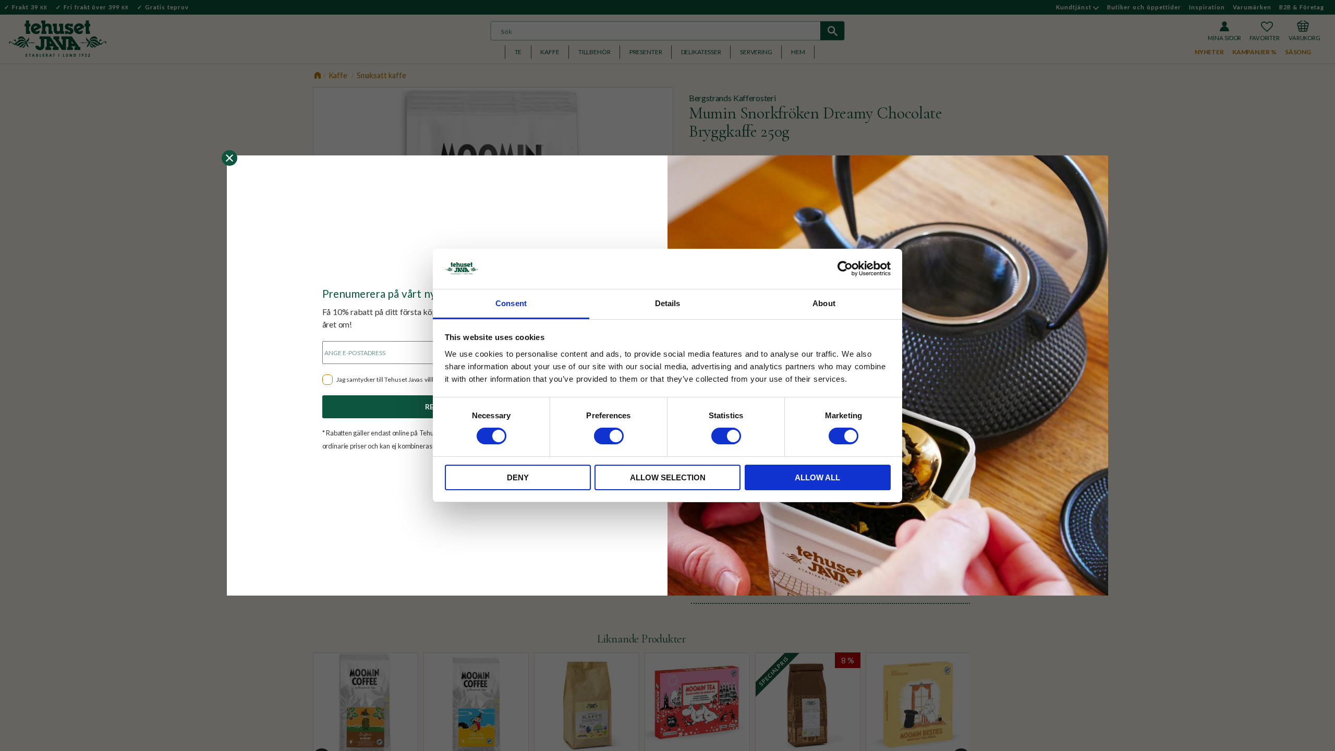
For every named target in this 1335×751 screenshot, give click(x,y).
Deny (518, 477)
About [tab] (823, 303)
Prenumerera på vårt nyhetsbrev (400, 293)
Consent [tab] (511, 303)
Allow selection (668, 477)
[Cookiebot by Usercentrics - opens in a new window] (845, 268)
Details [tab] (668, 303)
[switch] (609, 436)
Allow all (817, 477)
